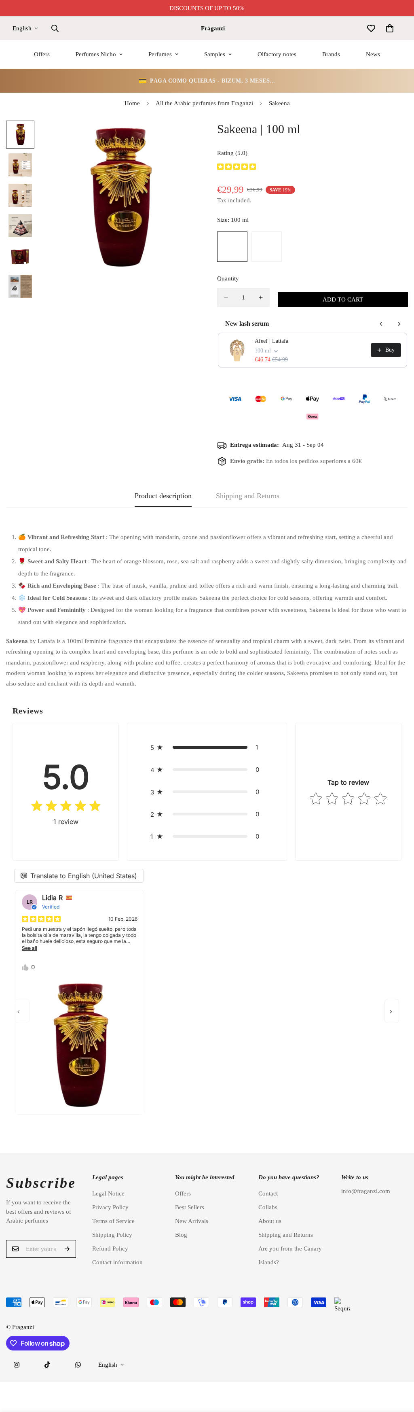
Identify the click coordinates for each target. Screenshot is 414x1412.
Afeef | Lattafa (271, 341)
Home (132, 103)
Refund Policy (110, 1248)
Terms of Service (113, 1221)
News (373, 54)
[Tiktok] (47, 1364)
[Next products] (399, 323)
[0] (389, 28)
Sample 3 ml (266, 246)
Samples (214, 54)
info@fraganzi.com (365, 1191)
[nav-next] (391, 1011)
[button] (207, 747)
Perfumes (160, 54)
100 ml (232, 246)
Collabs (267, 1207)
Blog (181, 1235)
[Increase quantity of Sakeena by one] (260, 297)
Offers (42, 54)
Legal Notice (108, 1193)
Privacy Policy (110, 1207)
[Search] (54, 28)
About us (269, 1221)
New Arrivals (191, 1221)
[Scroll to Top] (398, 1368)
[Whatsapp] (78, 1364)
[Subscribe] (67, 1249)
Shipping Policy (112, 1235)
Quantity (228, 278)
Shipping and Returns (285, 1235)
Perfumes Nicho (96, 54)
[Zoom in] (180, 138)
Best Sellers (189, 1207)
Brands (331, 54)
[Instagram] (16, 1364)
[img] (236, 167)
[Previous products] (381, 323)
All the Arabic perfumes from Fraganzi (204, 103)
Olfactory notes (277, 54)
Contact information (117, 1262)
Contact (268, 1193)
